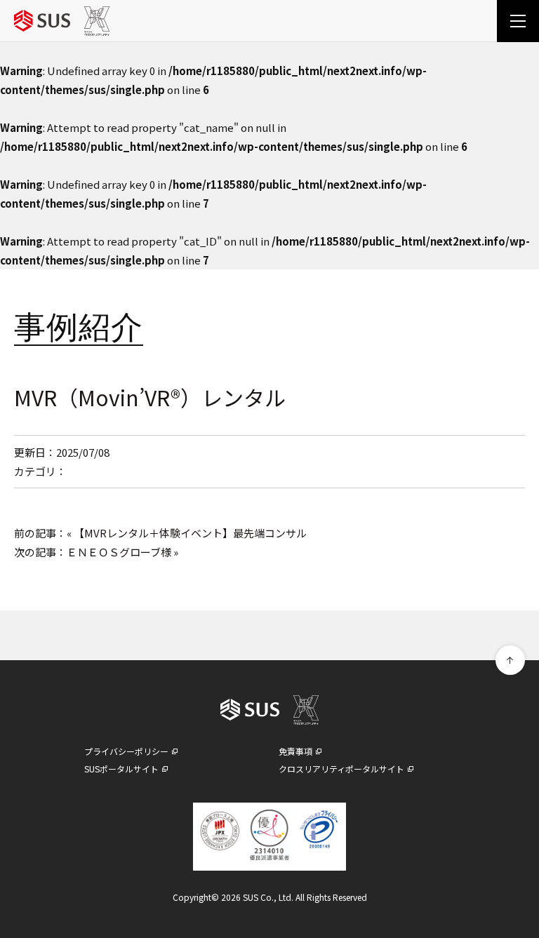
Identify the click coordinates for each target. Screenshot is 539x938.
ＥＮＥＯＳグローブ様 (119, 551)
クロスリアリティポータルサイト (341, 769)
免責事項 (295, 751)
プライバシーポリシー (126, 751)
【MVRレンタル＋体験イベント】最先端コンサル (190, 532)
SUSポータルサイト (121, 769)
